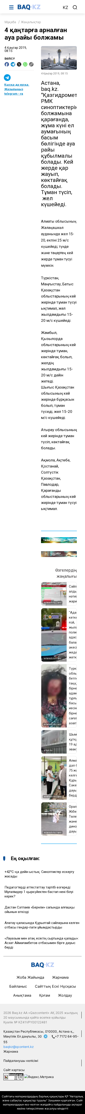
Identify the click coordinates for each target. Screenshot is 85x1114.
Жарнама (60, 977)
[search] (75, 7)
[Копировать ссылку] (31, 64)
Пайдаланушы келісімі (20, 1061)
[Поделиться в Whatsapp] (25, 64)
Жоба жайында (30, 977)
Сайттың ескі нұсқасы (55, 986)
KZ (65, 7)
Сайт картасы (14, 1070)
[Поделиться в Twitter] (19, 64)
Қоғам (44, 995)
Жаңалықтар (31, 22)
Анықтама (22, 995)
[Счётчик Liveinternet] (13, 1076)
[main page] (38, 7)
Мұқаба (10, 22)
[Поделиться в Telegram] (13, 64)
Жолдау (65, 995)
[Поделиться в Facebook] (7, 64)
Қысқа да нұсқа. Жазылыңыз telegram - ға (16, 89)
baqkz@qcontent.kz (18, 1047)
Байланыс (18, 986)
